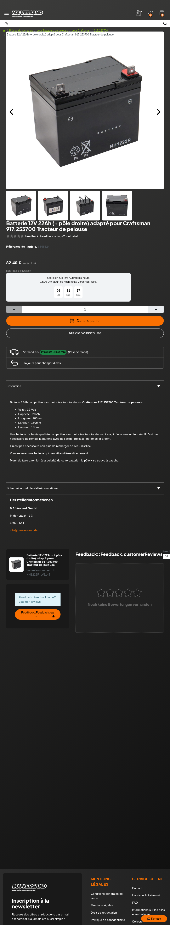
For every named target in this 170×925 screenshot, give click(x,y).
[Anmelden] (139, 13)
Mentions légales (102, 905)
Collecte (137, 921)
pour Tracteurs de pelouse (52, 30)
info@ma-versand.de (24, 530)
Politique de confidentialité (108, 919)
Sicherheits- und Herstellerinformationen (32, 488)
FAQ (135, 902)
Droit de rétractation (104, 912)
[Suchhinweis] (6, 24)
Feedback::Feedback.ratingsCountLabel (51, 236)
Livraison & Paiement (146, 895)
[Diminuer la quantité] (14, 309)
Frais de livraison (21, 270)
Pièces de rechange (21, 30)
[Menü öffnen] (6, 13)
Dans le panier (89, 321)
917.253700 (101, 30)
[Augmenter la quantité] (156, 309)
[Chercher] (165, 23)
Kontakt (155, 918)
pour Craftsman (81, 30)
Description (13, 386)
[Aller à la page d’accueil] (4, 30)
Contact (137, 888)
